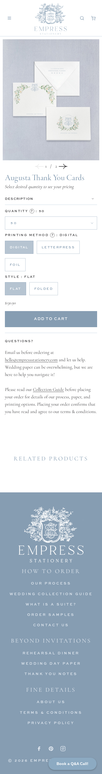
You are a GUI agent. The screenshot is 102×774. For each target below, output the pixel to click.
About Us (51, 701)
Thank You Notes (51, 673)
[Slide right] (63, 166)
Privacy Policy (51, 722)
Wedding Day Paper (51, 663)
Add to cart (51, 318)
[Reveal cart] (93, 18)
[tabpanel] (51, 382)
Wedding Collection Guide (51, 593)
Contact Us (51, 624)
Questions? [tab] (19, 341)
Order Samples (51, 614)
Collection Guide (48, 389)
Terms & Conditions (51, 712)
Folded (43, 288)
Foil (15, 264)
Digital (19, 247)
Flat (15, 288)
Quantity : (25, 211)
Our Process (51, 583)
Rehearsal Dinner (51, 652)
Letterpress (58, 247)
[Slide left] (39, 166)
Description (19, 198)
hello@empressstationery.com (31, 360)
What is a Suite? (51, 604)
